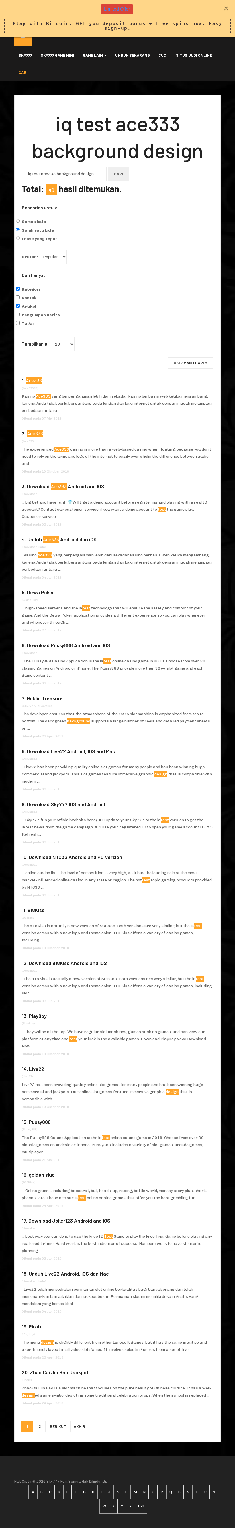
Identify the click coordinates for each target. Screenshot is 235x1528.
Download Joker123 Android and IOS (69, 1220)
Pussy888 (40, 1122)
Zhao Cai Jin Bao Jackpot (59, 1372)
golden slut (41, 1175)
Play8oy (38, 1016)
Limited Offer (117, 9)
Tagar (28, 323)
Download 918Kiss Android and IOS (68, 963)
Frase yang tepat (39, 238)
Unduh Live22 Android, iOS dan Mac (69, 1273)
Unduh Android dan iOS (62, 539)
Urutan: (30, 256)
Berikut (58, 1426)
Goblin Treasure (45, 698)
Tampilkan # (35, 343)
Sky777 (25, 55)
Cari (23, 72)
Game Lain (93, 55)
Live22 (36, 1069)
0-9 (141, 1506)
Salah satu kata (38, 230)
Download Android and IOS (65, 486)
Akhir (79, 1426)
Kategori (31, 289)
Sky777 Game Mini (57, 55)
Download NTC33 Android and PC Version (75, 857)
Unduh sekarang (132, 55)
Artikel (29, 306)
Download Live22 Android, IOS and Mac (71, 751)
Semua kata (34, 221)
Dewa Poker (40, 592)
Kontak (29, 297)
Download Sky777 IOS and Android (66, 804)
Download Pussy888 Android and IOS (68, 645)
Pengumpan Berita (41, 315)
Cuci (162, 55)
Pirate (36, 1326)
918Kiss (36, 910)
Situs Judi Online (194, 55)
